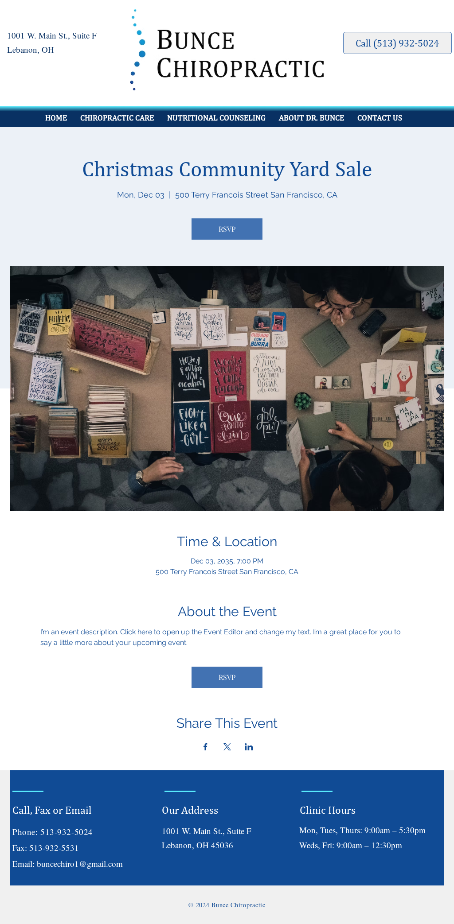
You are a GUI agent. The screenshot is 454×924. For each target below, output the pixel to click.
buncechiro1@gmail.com (80, 863)
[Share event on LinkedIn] (249, 746)
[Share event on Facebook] (205, 746)
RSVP (227, 228)
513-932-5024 (66, 831)
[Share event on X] (227, 746)
